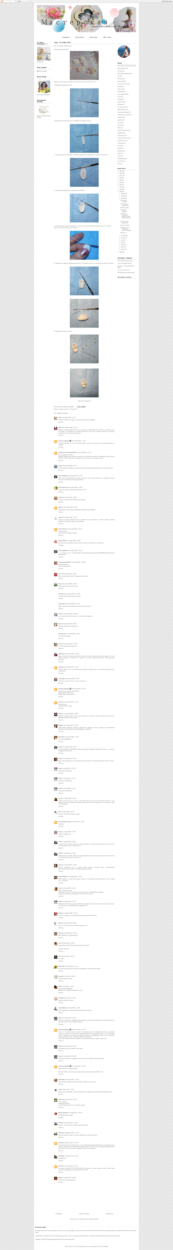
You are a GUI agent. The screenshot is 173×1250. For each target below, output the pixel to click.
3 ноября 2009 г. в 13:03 (69, 798)
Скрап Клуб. (121, 135)
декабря (123, 193)
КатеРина (61, 1142)
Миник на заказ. (124, 207)
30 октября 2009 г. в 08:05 (71, 713)
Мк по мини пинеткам (123, 201)
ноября (123, 196)
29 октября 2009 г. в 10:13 (73, 633)
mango (60, 831)
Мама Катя (61, 966)
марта (123, 247)
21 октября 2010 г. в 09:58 (79, 1066)
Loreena (60, 643)
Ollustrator (94, 1246)
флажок (120, 148)
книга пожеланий (122, 94)
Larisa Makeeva (62, 1008)
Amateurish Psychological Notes (67, 452)
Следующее (58, 1213)
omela (60, 758)
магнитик (120, 104)
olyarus (60, 427)
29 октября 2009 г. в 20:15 (79, 688)
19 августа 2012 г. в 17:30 (71, 1142)
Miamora (60, 913)
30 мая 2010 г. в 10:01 (70, 998)
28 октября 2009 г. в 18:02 (75, 487)
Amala (60, 768)
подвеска (120, 120)
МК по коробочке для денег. (125, 260)
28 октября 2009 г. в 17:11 (69, 417)
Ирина (60, 1177)
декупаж (120, 86)
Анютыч (60, 613)
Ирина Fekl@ (62, 540)
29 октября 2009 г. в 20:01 (72, 678)
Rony (59, 417)
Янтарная (61, 667)
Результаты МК (124, 225)
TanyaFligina (62, 1079)
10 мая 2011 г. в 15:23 (68, 1089)
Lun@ (60, 573)
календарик (121, 91)
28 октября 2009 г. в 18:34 (75, 529)
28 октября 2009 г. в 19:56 (78, 562)
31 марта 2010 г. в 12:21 (71, 966)
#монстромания (122, 68)
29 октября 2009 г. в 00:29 (71, 613)
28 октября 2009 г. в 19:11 (75, 550)
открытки (120, 117)
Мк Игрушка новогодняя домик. (126, 272)
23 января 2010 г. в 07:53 (70, 933)
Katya (59, 986)
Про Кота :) (123, 232)
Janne (60, 1018)
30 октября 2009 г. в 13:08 (71, 725)
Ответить (60, 422)
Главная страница (84, 1213)
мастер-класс (73, 409)
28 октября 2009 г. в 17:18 (70, 427)
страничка (120, 143)
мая (122, 242)
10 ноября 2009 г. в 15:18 (75, 876)
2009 (120, 191)
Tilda (119, 163)
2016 (120, 178)
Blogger (106, 1246)
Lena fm (60, 798)
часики (119, 156)
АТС (119, 76)
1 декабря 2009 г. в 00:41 (70, 913)
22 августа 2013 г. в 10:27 (71, 1166)
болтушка (120, 78)
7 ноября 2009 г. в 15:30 (69, 841)
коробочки (120, 102)
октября (123, 198)
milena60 (60, 998)
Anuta (60, 888)
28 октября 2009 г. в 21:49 (73, 593)
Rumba (60, 923)
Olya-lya (60, 933)
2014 (120, 180)
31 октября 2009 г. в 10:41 (69, 758)
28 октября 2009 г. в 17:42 (70, 465)
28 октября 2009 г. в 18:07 (70, 507)
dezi (59, 811)
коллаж (120, 96)
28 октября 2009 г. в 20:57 (70, 583)
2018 (120, 173)
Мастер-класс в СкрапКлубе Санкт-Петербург (125, 229)
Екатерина (61, 737)
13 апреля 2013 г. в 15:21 (71, 1156)
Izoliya (60, 747)
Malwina (60, 507)
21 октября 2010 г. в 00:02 (69, 1056)
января (123, 249)
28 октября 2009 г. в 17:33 (84, 452)
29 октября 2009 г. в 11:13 (71, 667)
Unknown (61, 702)
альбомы (120, 71)
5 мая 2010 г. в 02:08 (69, 976)
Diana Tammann (62, 529)
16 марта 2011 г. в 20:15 (72, 1079)
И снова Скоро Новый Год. (124, 222)
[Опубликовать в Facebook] (83, 407)
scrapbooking (121, 158)
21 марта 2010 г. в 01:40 (67, 956)
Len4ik (60, 841)
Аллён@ (60, 1122)
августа (123, 237)
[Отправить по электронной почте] (78, 407)
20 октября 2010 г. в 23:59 (69, 1046)
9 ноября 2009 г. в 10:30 (70, 865)
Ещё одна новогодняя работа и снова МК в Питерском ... (125, 216)
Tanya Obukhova (63, 876)
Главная (66, 37)
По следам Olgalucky (123, 210)
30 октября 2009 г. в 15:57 (69, 747)
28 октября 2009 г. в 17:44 (75, 475)
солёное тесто (121, 140)
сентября (123, 235)
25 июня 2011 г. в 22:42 (70, 1099)
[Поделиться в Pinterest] (85, 407)
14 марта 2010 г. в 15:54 (68, 943)
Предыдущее (109, 1213)
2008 (120, 252)
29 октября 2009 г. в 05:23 (69, 623)
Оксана (60, 517)
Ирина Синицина (63, 1112)
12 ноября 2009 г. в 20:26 (69, 888)
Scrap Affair (61, 678)
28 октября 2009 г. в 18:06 (70, 497)
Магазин (93, 37)
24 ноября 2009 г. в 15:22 (69, 901)
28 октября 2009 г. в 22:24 (73, 603)
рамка (119, 127)
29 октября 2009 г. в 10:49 (72, 653)
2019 (120, 171)
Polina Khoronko (63, 487)
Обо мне (107, 37)
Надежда (60, 725)
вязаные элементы (64, 409)
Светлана (61, 1099)
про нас (120, 122)
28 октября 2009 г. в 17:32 (79, 441)
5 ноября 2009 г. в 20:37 (78, 821)
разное (119, 125)
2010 (120, 189)
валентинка (121, 81)
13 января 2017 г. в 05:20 (69, 1177)
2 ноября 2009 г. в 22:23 (68, 768)
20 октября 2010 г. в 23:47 (79, 1029)
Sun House (120, 161)
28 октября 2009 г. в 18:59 (73, 540)
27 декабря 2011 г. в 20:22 (71, 1122)
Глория (60, 465)
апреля (123, 244)
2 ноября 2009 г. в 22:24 (68, 788)
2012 (120, 185)
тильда (119, 145)
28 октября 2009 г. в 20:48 (69, 573)
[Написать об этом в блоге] (79, 407)
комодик (120, 99)
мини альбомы (122, 109)
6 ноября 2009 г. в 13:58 (69, 831)
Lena (59, 943)
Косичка (60, 865)
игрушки (120, 89)
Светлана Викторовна (64, 821)
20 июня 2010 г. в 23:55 (73, 1008)
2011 (120, 187)
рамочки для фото (123, 130)
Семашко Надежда (63, 441)
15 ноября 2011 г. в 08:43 (75, 1112)
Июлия (60, 583)
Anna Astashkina (63, 475)
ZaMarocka (61, 653)
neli (59, 956)
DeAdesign (61, 1156)
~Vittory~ (61, 713)
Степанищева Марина (64, 562)
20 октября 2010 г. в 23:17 (69, 1018)
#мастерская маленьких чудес (126, 65)
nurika (60, 1089)
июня (122, 240)
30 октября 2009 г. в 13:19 (72, 737)
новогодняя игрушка (123, 112)
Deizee (60, 623)
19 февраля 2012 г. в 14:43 (72, 1132)
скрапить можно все (123, 138)
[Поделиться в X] (81, 407)
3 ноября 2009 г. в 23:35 (67, 811)
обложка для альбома (124, 114)
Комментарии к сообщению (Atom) (89, 1219)
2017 (120, 175)
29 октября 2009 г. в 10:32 (70, 643)
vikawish (60, 976)
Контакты (79, 37)
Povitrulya (61, 1132)
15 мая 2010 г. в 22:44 (68, 986)
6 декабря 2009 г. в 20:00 (69, 923)
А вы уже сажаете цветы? (125, 263)
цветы (119, 153)
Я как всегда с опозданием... (124, 204)
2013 (120, 182)
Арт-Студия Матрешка (124, 73)
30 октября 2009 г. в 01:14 (71, 702)
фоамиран (120, 151)
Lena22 (60, 497)
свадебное (120, 133)
